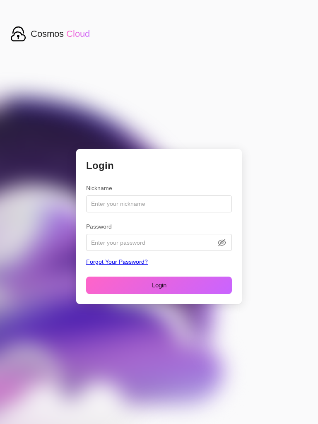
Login (159, 285)
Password (99, 226)
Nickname (99, 188)
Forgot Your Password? (117, 261)
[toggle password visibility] (222, 243)
